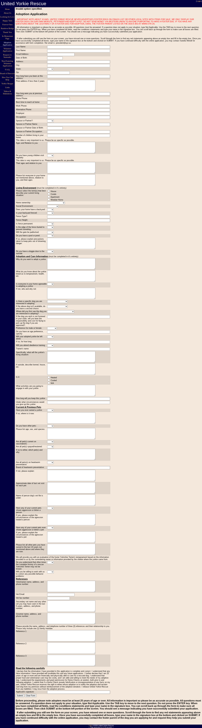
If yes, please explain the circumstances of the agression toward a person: (29, 517)
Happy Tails (7, 21)
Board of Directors (7, 73)
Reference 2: (21, 643)
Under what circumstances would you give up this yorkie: (30, 403)
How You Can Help (7, 78)
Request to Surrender (7, 56)
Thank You (7, 32)
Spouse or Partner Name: (27, 124)
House (53, 191)
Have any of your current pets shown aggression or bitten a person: (28, 510)
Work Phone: (21, 106)
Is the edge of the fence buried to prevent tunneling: (30, 228)
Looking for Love (7, 17)
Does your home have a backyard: (30, 209)
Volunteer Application (7, 49)
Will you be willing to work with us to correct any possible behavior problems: (30, 574)
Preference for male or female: (29, 328)
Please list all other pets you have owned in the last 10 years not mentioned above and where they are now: (30, 548)
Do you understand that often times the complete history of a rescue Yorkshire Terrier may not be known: (31, 565)
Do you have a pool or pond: (28, 235)
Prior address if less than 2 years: (30, 81)
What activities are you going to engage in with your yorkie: (29, 387)
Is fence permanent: (24, 224)
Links (7, 87)
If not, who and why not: (26, 289)
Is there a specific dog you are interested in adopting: (29, 302)
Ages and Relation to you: (27, 143)
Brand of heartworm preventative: (30, 467)
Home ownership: (23, 202)
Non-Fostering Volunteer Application (7, 63)
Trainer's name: (22, 349)
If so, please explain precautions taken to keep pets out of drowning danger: (31, 241)
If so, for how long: (24, 341)
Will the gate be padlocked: (27, 232)
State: (18, 69)
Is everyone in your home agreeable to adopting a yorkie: (31, 285)
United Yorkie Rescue (23, 3)
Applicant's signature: (25, 692)
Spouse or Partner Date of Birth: (29, 128)
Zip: (17, 72)
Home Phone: (22, 98)
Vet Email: (20, 594)
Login (199, 1)
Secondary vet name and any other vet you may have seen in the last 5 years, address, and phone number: (31, 604)
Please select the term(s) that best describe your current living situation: (31, 193)
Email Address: (22, 54)
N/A (52, 383)
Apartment (55, 197)
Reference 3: (21, 656)
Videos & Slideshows (7, 92)
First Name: (21, 50)
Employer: (20, 113)
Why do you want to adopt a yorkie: (31, 259)
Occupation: (21, 117)
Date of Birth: (21, 58)
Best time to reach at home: (28, 102)
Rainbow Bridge (7, 28)
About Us (7, 13)
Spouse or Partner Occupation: (29, 131)
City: (18, 65)
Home (7, 9)
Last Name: (21, 47)
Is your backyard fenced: (26, 213)
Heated (54, 377)
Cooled (54, 380)
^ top (90, 725)
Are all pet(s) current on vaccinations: (26, 442)
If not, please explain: (25, 471)
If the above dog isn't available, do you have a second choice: (30, 307)
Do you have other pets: (26, 426)
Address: (20, 61)
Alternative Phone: (24, 109)
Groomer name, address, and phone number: (28, 615)
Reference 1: (21, 631)
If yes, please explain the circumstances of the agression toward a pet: (29, 534)
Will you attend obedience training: (30, 345)
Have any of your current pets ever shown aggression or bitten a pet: (31, 528)
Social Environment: (24, 206)
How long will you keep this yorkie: (31, 398)
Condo (53, 194)
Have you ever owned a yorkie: (29, 410)
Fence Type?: (22, 216)
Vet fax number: (23, 598)
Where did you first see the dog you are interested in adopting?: (31, 312)
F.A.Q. (7, 70)
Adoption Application (7, 43)
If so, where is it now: (25, 413)
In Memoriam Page (7, 37)
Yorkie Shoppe (7, 83)
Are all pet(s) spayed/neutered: (29, 446)
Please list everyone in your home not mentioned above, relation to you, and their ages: (30, 177)
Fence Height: (22, 220)
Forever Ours (7, 24)
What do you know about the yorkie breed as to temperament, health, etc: (31, 273)
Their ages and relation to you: (29, 163)
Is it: (18, 377)
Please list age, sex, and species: (30, 429)
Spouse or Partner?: (24, 121)
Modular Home (57, 200)
